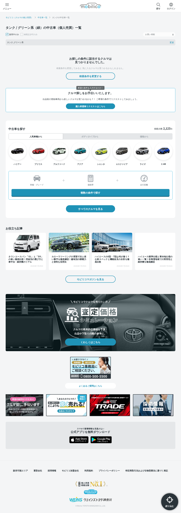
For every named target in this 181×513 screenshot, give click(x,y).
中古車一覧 (42, 17)
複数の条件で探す (90, 192)
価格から (144, 136)
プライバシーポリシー (109, 470)
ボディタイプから (89, 136)
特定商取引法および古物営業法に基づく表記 (146, 470)
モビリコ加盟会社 (70, 470)
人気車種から (35, 136)
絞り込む (169, 505)
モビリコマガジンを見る (90, 279)
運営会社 (38, 470)
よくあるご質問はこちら (90, 385)
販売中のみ (14, 34)
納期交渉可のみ (30, 34)
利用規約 (88, 470)
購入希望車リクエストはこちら (90, 106)
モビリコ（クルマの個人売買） (19, 17)
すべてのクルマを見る (90, 209)
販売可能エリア (20, 470)
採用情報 (52, 470)
